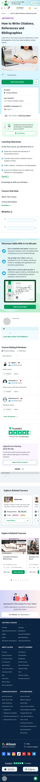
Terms (15, 775)
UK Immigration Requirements (28, 726)
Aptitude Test (7, 709)
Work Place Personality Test (11, 716)
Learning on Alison (7, 672)
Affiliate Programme (25, 699)
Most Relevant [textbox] (7, 356)
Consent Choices (21, 775)
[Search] (4, 7)
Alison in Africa (6, 682)
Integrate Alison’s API (26, 713)
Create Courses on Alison (27, 706)
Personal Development (24, 634)
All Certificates (22, 655)
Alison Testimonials (23, 665)
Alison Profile (23, 703)
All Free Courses (22, 662)
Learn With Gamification (26, 716)
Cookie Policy (30, 775)
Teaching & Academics (24, 640)
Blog (3, 675)
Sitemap (36, 775)
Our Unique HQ (6, 662)
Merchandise (23, 733)
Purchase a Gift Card (23, 678)
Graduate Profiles (23, 668)
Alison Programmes (7, 685)
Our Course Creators (7, 668)
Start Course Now (17, 82)
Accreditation (22, 652)
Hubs (19, 672)
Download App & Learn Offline (28, 709)
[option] (20, 454)
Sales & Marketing (23, 637)
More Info (7, 572)
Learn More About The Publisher (15, 337)
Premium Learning (23, 675)
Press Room (5, 678)
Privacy (12, 775)
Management (21, 631)
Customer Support (32, 747)
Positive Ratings (11, 93)
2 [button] (23, 470)
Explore (2, 8)
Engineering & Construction (9, 631)
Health (3, 637)
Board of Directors (7, 655)
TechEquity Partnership (26, 723)
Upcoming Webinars (25, 729)
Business (4, 627)
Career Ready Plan (7, 703)
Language (21, 627)
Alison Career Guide (7, 699)
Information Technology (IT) (9, 640)
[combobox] (10, 356)
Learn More (11, 520)
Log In (35, 8)
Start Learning (18, 572)
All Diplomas (21, 658)
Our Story (4, 652)
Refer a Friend (24, 719)
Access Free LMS (25, 696)
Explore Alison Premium (20, 462)
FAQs (28, 744)
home (3, 13)
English (4, 634)
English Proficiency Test (10, 719)
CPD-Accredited (24, 116)
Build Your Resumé (7, 696)
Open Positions (6, 665)
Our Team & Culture (7, 658)
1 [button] (17, 470)
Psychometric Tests (7, 706)
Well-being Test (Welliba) (10, 713)
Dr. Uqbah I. (13, 363)
